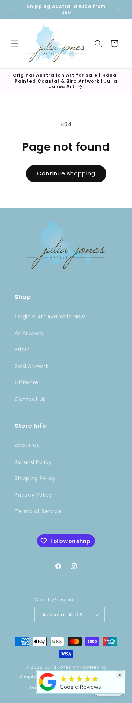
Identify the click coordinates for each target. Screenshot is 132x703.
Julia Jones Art (62, 667)
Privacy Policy (33, 494)
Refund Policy (33, 461)
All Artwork (29, 333)
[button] (15, 43)
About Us (27, 445)
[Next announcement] (118, 9)
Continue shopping (66, 173)
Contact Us (30, 399)
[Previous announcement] (14, 9)
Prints (22, 349)
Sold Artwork (31, 366)
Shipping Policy (35, 478)
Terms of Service (38, 511)
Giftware (26, 382)
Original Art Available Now (50, 316)
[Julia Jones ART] (47, 690)
